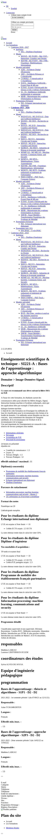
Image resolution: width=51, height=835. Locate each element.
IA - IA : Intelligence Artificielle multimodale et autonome (33, 93)
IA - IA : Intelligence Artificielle (33, 327)
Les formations (12, 45)
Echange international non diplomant (20, 480)
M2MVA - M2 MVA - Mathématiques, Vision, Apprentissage (30, 161)
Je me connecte (17, 17)
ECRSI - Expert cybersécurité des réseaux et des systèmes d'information (35, 88)
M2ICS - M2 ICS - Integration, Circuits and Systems (33, 140)
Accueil (9, 43)
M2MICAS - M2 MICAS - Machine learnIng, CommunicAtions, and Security (35, 154)
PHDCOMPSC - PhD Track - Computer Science (32, 178)
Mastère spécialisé (23, 67)
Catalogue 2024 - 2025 (20, 233)
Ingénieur (19, 49)
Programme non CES (24, 228)
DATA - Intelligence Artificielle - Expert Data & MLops (34, 84)
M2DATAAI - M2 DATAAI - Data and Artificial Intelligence (35, 131)
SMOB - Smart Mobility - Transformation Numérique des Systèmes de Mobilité (33, 217)
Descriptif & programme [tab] (15, 440)
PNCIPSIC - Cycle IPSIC (31, 231)
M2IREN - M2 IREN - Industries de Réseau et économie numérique (35, 149)
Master (18, 54)
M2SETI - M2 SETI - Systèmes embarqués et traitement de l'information (33, 172)
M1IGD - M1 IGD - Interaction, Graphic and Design (33, 247)
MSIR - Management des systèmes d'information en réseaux (34, 211)
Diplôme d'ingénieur (14, 482)
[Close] (2, 776)
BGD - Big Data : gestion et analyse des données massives (35, 314)
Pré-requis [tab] (10, 435)
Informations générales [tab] (15, 433)
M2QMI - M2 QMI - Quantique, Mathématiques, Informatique (33, 167)
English (14, 8)
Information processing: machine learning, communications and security (22, 477)
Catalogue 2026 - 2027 (20, 47)
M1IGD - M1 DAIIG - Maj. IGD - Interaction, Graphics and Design (34, 57)
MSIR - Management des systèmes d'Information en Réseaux (34, 97)
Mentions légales (12, 828)
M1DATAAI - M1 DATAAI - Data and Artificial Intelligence (35, 118)
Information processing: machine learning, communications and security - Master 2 (22, 493)
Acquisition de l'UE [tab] (13, 437)
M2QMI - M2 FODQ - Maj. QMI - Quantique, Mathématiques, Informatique (34, 63)
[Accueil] (3, 2)
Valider (14, 30)
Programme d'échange (24, 101)
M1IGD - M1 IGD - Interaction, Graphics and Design (33, 126)
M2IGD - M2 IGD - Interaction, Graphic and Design (33, 270)
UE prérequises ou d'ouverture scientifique (22, 497)
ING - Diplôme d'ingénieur (31, 52)
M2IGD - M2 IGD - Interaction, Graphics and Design (33, 144)
